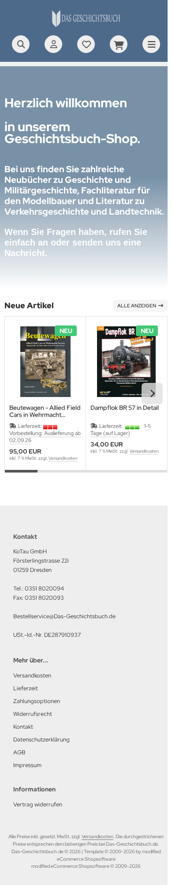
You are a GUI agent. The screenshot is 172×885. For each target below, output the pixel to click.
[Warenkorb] (118, 44)
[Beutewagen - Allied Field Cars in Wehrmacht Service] (45, 361)
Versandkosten (63, 458)
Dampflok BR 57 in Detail (124, 408)
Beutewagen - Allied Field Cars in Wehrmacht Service (45, 411)
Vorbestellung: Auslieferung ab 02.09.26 (45, 437)
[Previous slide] (19, 393)
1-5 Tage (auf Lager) (120, 430)
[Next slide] (152, 393)
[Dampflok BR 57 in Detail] (126, 361)
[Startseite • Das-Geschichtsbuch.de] (86, 26)
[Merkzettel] (86, 44)
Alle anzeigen (136, 306)
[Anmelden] (53, 44)
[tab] (21, 476)
